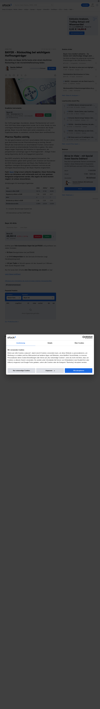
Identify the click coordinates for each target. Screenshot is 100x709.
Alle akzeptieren (78, 370)
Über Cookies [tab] (79, 343)
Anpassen (49, 370)
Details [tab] (50, 343)
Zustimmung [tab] (20, 343)
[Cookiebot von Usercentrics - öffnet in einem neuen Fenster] (83, 337)
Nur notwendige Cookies (21, 370)
